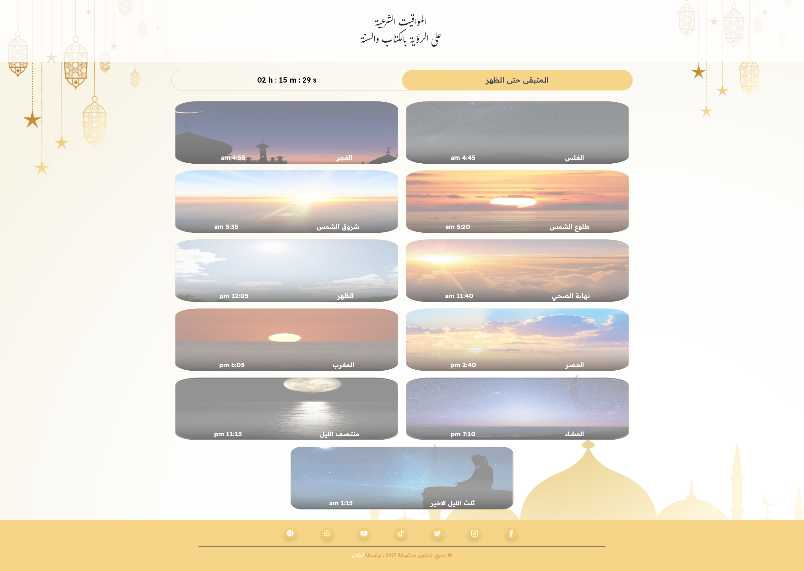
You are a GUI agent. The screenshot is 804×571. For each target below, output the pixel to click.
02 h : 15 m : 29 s (287, 79)
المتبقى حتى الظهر (517, 79)
